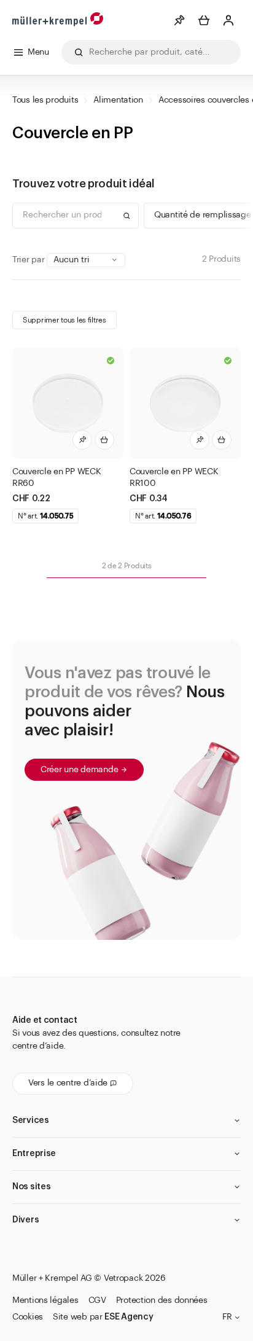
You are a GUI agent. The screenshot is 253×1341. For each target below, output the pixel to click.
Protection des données (162, 1300)
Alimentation (118, 100)
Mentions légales (45, 1300)
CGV (97, 1300)
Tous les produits (45, 100)
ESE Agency (128, 1317)
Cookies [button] (27, 1317)
